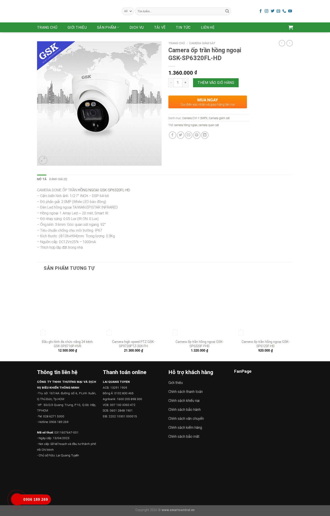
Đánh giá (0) (58, 179)
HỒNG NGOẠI (88, 190)
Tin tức (183, 27)
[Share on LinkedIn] (205, 135)
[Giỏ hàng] (290, 27)
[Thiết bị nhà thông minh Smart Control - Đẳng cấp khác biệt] (76, 11)
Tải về (159, 27)
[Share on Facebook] (172, 135)
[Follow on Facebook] (260, 11)
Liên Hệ (208, 27)
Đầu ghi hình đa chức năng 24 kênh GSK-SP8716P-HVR (67, 344)
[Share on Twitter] (180, 135)
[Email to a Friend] (188, 135)
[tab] (41, 179)
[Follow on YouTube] (290, 11)
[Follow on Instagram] (266, 11)
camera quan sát (209, 125)
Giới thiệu (77, 27)
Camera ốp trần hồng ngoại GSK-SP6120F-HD (265, 344)
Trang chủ (47, 27)
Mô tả (41, 179)
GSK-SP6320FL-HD (115, 190)
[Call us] (284, 11)
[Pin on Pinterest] (196, 135)
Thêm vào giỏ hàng (216, 83)
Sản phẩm (106, 27)
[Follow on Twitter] (272, 11)
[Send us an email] (278, 11)
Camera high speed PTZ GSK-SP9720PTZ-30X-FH (133, 344)
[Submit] (227, 11)
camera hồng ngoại (185, 125)
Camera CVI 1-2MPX (194, 118)
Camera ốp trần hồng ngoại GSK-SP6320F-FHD (199, 344)
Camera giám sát (202, 43)
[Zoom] (43, 160)
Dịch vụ (137, 27)
